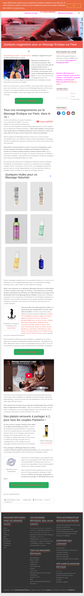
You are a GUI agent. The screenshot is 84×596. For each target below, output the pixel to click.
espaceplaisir (11, 328)
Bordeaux (7, 545)
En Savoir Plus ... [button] (19, 8)
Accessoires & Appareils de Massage (68, 525)
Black (41, 541)
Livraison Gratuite (62, 552)
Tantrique (33, 577)
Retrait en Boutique (62, 556)
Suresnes (35, 316)
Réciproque (33, 575)
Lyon (5, 532)
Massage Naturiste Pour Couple (40, 573)
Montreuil (38, 324)
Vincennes (44, 318)
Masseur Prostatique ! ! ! (29, 352)
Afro (51, 541)
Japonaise (33, 541)
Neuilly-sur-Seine (40, 327)
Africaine (47, 541)
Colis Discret (60, 548)
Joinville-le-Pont (43, 322)
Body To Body (34, 560)
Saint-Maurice (42, 329)
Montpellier (7, 541)
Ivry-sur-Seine (30, 333)
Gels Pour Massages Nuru (64, 529)
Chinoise (33, 537)
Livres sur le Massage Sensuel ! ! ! (29, 485)
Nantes (6, 539)
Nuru (31, 579)
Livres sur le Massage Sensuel (66, 533)
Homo (43, 545)
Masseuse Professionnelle (38, 534)
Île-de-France (26, 55)
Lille (5, 547)
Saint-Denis (33, 329)
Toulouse (7, 534)
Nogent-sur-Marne (45, 316)
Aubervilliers (33, 322)
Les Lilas (38, 320)
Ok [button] (74, 5)
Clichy (44, 324)
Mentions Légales (62, 582)
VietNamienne (34, 539)
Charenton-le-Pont (34, 318)
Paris (5, 528)
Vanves (44, 320)
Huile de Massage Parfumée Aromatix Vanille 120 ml (16, 189)
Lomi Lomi (33, 570)
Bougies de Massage (63, 527)
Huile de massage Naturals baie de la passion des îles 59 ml (16, 222)
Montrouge (24, 322)
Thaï (37, 577)
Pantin (23, 333)
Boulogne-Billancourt (28, 320)
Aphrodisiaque (34, 558)
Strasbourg (7, 543)
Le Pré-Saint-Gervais (45, 331)
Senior (41, 543)
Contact (58, 580)
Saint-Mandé (30, 327)
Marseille (7, 530)
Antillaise (35, 543)
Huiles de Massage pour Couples (67, 531)
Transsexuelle (34, 545)
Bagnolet (24, 318)
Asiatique (51, 534)
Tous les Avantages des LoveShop (67, 559)
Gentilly (50, 320)
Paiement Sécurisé (62, 554)
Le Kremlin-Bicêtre (32, 331)
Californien (33, 564)
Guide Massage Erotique (13, 500)
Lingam (32, 568)
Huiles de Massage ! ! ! (29, 101)
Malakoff (29, 316)
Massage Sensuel (44, 530)
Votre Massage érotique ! (12, 55)
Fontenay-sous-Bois (27, 324)
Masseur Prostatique (63, 535)
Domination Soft (35, 566)
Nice (5, 537)
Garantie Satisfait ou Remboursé (67, 550)
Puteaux (40, 333)
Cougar (48, 543)
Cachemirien (34, 562)
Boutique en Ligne (62, 577)
